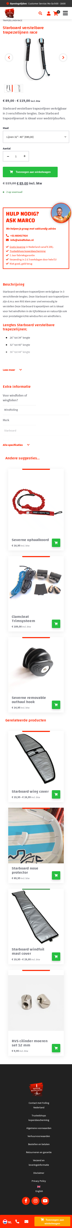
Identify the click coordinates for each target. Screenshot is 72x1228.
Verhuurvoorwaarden (39, 1136)
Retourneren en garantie (39, 1152)
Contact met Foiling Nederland (39, 1105)
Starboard (10, 430)
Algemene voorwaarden (38, 1128)
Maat (6, 128)
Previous (8, 57)
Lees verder (56, 705)
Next (63, 57)
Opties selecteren (56, 794)
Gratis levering (17, 246)
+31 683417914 (19, 235)
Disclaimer (38, 1172)
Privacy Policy (39, 1181)
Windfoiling (11, 409)
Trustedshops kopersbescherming (28, 251)
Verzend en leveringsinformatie (39, 1162)
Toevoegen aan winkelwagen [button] (56, 543)
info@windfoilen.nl (22, 240)
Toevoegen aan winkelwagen (54, 1221)
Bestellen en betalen (39, 1144)
